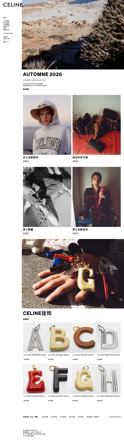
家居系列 (6, 30)
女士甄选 (6, 21)
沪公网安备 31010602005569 (35, 434)
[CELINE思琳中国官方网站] (13, 5)
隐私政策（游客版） (93, 417)
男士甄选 (6, 23)
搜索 (4, 42)
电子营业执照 (29, 436)
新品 (4, 17)
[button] (62, 272)
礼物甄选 (6, 24)
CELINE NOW (8, 33)
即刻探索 (26, 89)
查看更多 (26, 319)
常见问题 (72, 417)
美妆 (4, 28)
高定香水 (6, 26)
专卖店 (5, 37)
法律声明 (81, 417)
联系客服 (45, 417)
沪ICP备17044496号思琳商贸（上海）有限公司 (32, 431)
